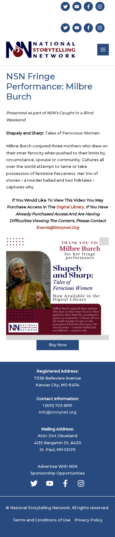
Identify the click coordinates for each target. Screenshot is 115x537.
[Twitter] (34, 483)
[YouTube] (49, 483)
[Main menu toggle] (103, 49)
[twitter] (66, 6)
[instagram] (100, 6)
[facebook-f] (89, 6)
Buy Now (58, 344)
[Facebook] (65, 483)
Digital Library (70, 207)
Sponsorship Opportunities (57, 473)
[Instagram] (81, 483)
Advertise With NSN (57, 466)
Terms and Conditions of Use (42, 520)
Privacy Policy (88, 520)
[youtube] (77, 6)
